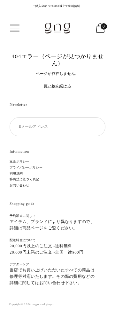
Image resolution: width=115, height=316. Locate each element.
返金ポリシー (19, 161)
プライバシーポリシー (26, 167)
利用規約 (16, 173)
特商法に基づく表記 (24, 179)
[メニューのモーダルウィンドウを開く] (15, 28)
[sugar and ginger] (57, 28)
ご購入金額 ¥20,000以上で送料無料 (56, 6)
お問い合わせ (19, 185)
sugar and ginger (43, 304)
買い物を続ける (57, 87)
